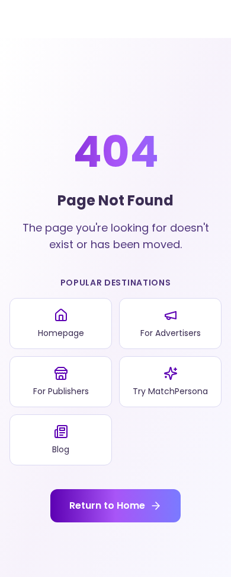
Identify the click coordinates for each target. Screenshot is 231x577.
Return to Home (107, 505)
